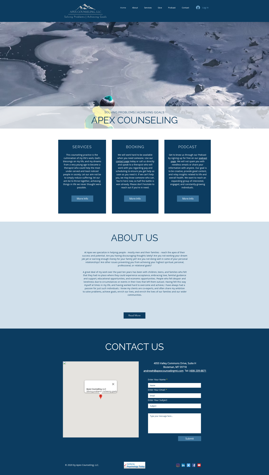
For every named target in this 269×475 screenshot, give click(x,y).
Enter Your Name (157, 380)
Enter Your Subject (157, 400)
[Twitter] (188, 465)
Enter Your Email (156, 390)
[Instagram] (178, 465)
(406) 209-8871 (197, 370)
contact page (122, 161)
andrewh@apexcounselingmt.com (164, 370)
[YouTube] (199, 465)
